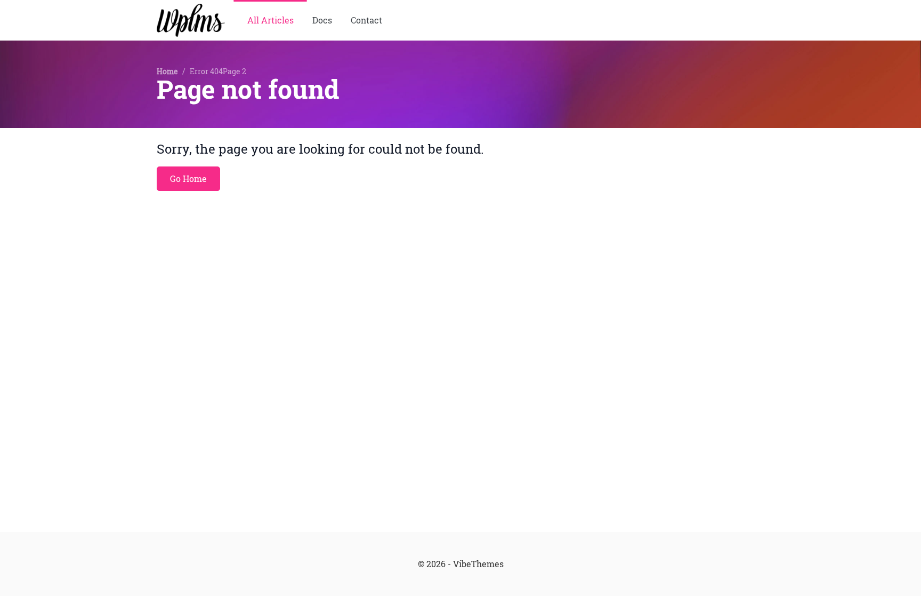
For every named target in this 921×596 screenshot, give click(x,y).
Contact (366, 20)
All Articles (270, 20)
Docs (322, 20)
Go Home (188, 179)
